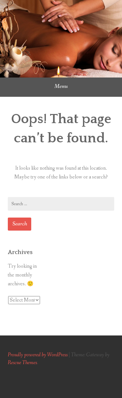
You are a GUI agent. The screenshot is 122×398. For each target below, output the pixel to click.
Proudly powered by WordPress (38, 354)
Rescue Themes (22, 362)
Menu (61, 86)
